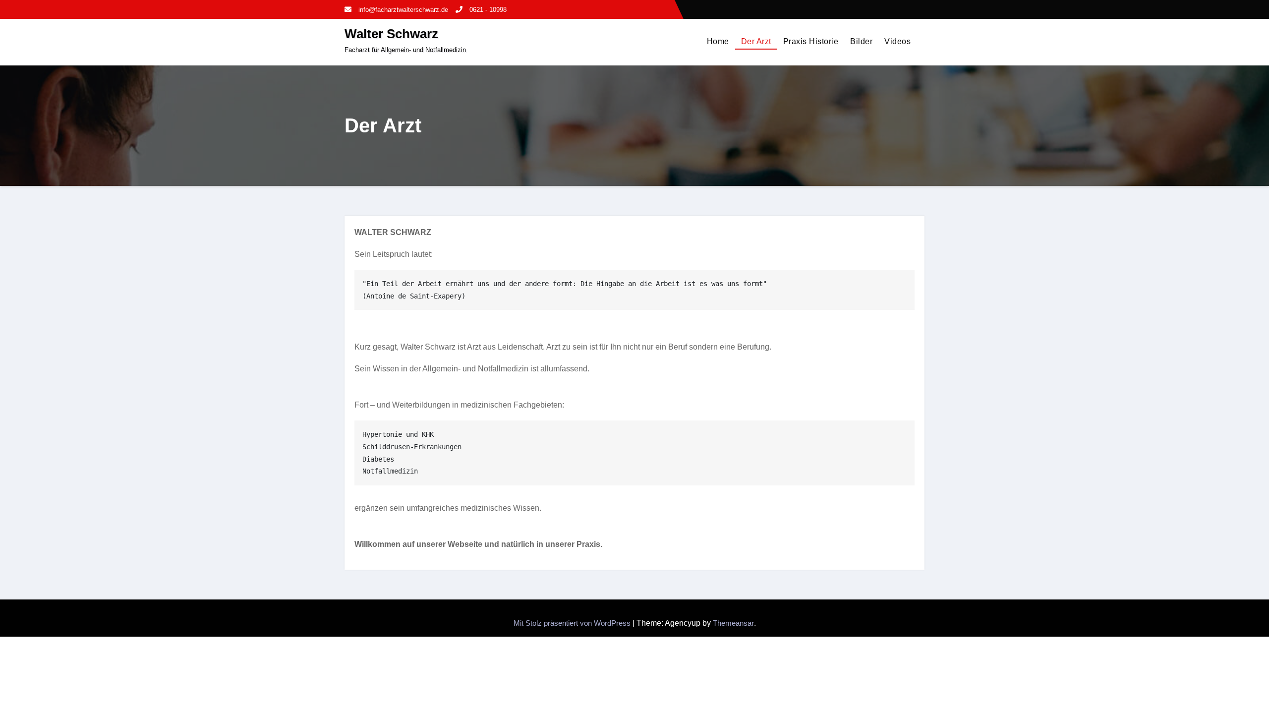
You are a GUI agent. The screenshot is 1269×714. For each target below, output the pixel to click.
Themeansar (733, 623)
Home (718, 41)
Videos (897, 41)
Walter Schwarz (391, 33)
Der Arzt (756, 41)
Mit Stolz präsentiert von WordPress (573, 623)
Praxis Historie (811, 41)
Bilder (861, 41)
